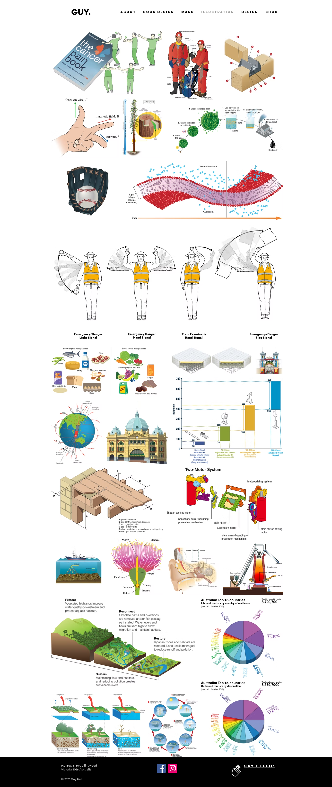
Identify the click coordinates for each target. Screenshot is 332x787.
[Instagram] (172, 768)
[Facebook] (161, 768)
